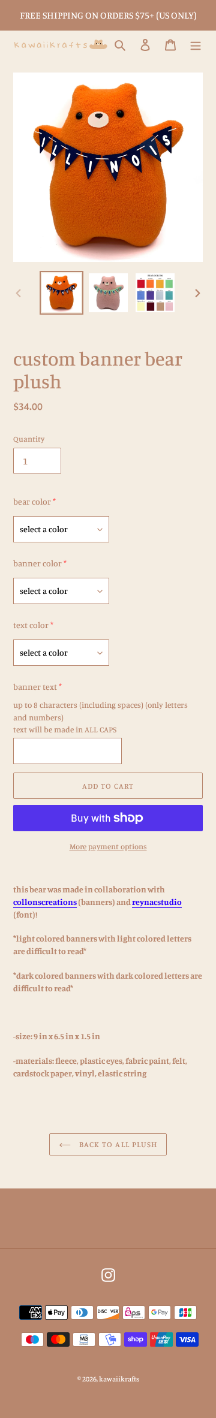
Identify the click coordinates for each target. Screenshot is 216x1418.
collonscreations (45, 902)
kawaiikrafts (119, 1378)
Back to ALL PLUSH (117, 1144)
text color (31, 625)
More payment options (108, 846)
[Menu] (195, 45)
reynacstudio (157, 902)
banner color (37, 563)
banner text (35, 686)
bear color (32, 501)
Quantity (28, 438)
